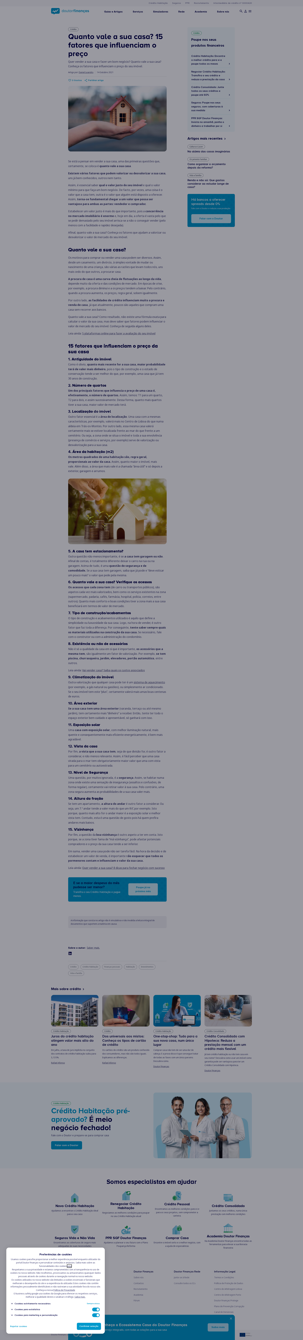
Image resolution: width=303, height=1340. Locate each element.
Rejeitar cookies (18, 1326)
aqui (69, 1266)
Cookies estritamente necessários (32, 1303)
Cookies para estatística (27, 1309)
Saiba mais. (80, 1296)
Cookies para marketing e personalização (36, 1315)
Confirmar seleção (88, 1326)
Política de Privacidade (64, 1290)
